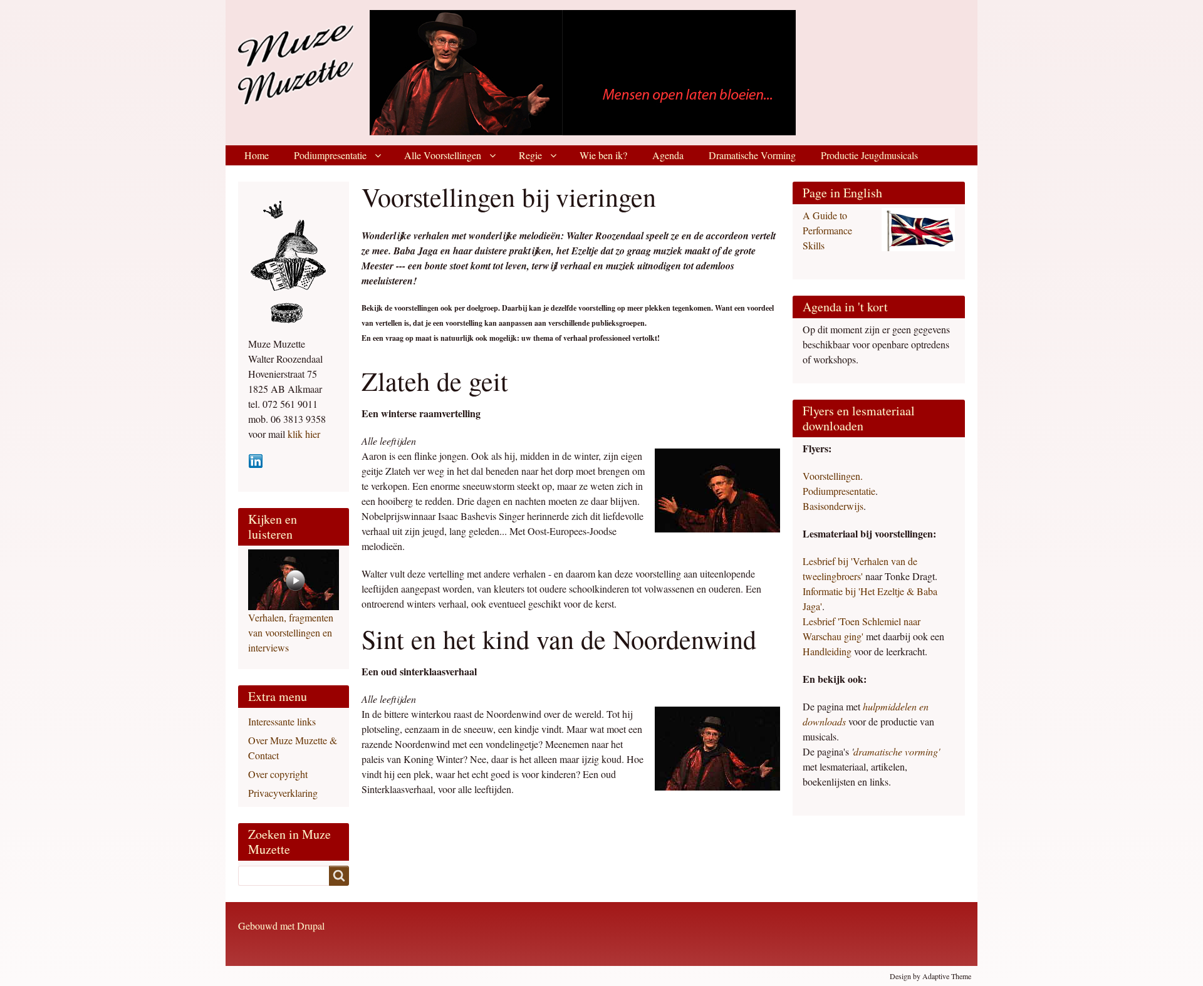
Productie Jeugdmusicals (869, 155)
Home (256, 155)
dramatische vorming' (896, 751)
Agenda (668, 155)
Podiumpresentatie (330, 155)
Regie (530, 155)
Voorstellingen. (833, 475)
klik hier (302, 433)
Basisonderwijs (833, 505)
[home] (365, 71)
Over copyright (278, 774)
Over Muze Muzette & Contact (292, 748)
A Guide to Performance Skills (827, 230)
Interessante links (282, 721)
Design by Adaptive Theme (930, 976)
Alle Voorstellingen (442, 155)
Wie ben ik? (603, 155)
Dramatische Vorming (752, 155)
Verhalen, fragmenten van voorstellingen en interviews (290, 632)
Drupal (311, 925)
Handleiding (828, 651)
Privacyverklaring (283, 792)
